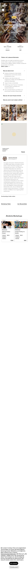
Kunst (14, 17)
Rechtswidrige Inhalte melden (8, 196)
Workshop (14, 32)
